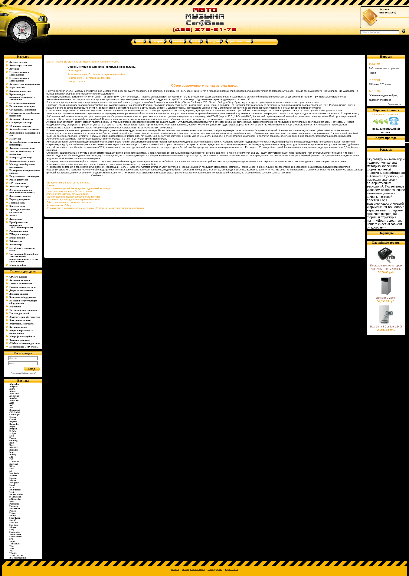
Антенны (14, 68)
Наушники (15, 306)
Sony (11, 529)
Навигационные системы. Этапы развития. (69, 191)
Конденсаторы (17, 206)
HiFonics (13, 447)
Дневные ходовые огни (22, 148)
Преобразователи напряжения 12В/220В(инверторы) (21, 225)
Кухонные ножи (18, 327)
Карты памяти (17, 87)
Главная (175, 569)
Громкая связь (17, 202)
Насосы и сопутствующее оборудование (23, 301)
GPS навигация (17, 183)
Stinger (12, 527)
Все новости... (395, 104)
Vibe (11, 548)
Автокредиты (75, 70)
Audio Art (14, 400)
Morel (12, 485)
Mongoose (14, 482)
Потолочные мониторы (22, 106)
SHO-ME (13, 522)
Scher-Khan (14, 518)
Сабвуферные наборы (21, 122)
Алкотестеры (16, 244)
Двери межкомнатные (21, 290)
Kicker (12, 466)
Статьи (50, 61)
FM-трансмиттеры (19, 234)
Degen (12, 426)
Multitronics (15, 490)
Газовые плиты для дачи (22, 287)
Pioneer (12, 511)
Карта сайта (231, 569)
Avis (11, 407)
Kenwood (13, 464)
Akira (12, 389)
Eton (11, 436)
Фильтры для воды (19, 340)
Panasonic (14, 504)
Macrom (13, 475)
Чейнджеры (15, 241)
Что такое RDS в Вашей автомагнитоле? (68, 182)
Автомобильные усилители (24, 129)
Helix (11, 443)
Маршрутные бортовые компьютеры (22, 165)
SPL (11, 539)
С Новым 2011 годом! (380, 84)
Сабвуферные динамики (22, 109)
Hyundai (13, 450)
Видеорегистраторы (20, 196)
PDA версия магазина (193, 569)
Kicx (11, 468)
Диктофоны (15, 219)
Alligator (13, 386)
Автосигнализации (19, 186)
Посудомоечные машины (23, 310)
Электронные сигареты (21, 323)
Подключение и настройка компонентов (89, 78)
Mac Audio (14, 473)
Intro (11, 452)
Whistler (13, 553)
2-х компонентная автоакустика (19, 73)
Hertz (11, 445)
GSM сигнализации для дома (24, 343)
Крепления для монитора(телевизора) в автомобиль (22, 97)
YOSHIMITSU (16, 555)
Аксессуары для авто (20, 65)
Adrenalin (14, 384)
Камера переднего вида (22, 161)
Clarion (12, 417)
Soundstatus (15, 534)
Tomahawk (14, 544)
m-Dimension (15, 497)
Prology (12, 513)
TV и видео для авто (20, 126)
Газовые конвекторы (20, 283)
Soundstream (15, 536)
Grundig (13, 440)
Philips (12, 515)
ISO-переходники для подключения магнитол (22, 191)
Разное (13, 215)
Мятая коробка (17, 265)
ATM (11, 403)
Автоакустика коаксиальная (24, 84)
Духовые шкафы (18, 293)
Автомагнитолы (18, 62)
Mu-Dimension (16, 494)
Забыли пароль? (29, 373)
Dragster (13, 429)
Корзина (384, 9)
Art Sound (14, 396)
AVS (11, 405)
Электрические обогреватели (24, 317)
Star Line (13, 525)
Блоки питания (17, 237)
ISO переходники (17, 558)
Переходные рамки (19, 199)
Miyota (12, 480)
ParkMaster (14, 508)
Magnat (12, 478)
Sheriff (12, 520)
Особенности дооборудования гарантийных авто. (73, 199)
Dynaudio (14, 424)
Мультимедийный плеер (22, 103)
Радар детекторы (18, 179)
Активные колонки (19, 280)
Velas (11, 546)
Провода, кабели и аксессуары (19, 210)
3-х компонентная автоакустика (19, 79)
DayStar (13, 421)
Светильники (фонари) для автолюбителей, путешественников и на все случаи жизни (23, 258)
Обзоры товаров (76, 81)
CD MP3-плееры (18, 276)
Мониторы (15, 138)
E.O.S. (12, 431)
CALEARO (14, 412)
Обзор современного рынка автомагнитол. (69, 202)
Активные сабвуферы (21, 119)
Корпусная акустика (20, 91)
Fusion (12, 438)
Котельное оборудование (22, 297)
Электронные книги (19, 320)
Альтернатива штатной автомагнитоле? (67, 194)
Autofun (13, 398)
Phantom (13, 506)
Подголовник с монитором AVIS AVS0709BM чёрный (386, 267)
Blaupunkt (14, 410)
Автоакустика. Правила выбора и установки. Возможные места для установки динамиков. (95, 208)
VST (11, 551)
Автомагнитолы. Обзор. (59, 205)
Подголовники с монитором (24, 176)
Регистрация (16, 373)
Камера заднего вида (20, 157)
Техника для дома (23, 271)
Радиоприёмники (18, 231)
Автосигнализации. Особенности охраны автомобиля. (97, 74)
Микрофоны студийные (22, 336)
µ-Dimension (15, 499)
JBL (11, 457)
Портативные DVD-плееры (24, 346)
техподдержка (215, 569)
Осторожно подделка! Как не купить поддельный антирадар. (79, 188)
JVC (11, 459)
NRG (11, 501)
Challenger (14, 414)
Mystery (13, 492)
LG (11, 471)
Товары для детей (19, 313)
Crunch (12, 419)
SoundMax (14, 532)
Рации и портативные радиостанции (21, 331)
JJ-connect (14, 461)
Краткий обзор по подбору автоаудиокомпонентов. (73, 196)
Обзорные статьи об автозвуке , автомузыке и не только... (88, 61)
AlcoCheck (14, 393)
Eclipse (12, 433)
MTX (11, 487)
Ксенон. (50, 185)
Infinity (12, 454)
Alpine (12, 391)
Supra (12, 541)
